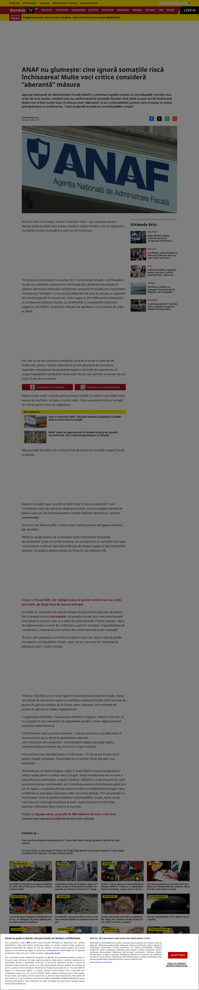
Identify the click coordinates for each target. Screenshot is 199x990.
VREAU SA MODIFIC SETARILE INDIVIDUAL (177, 964)
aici (23, 973)
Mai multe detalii (52, 953)
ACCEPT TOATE (178, 955)
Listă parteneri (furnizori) (101, 962)
